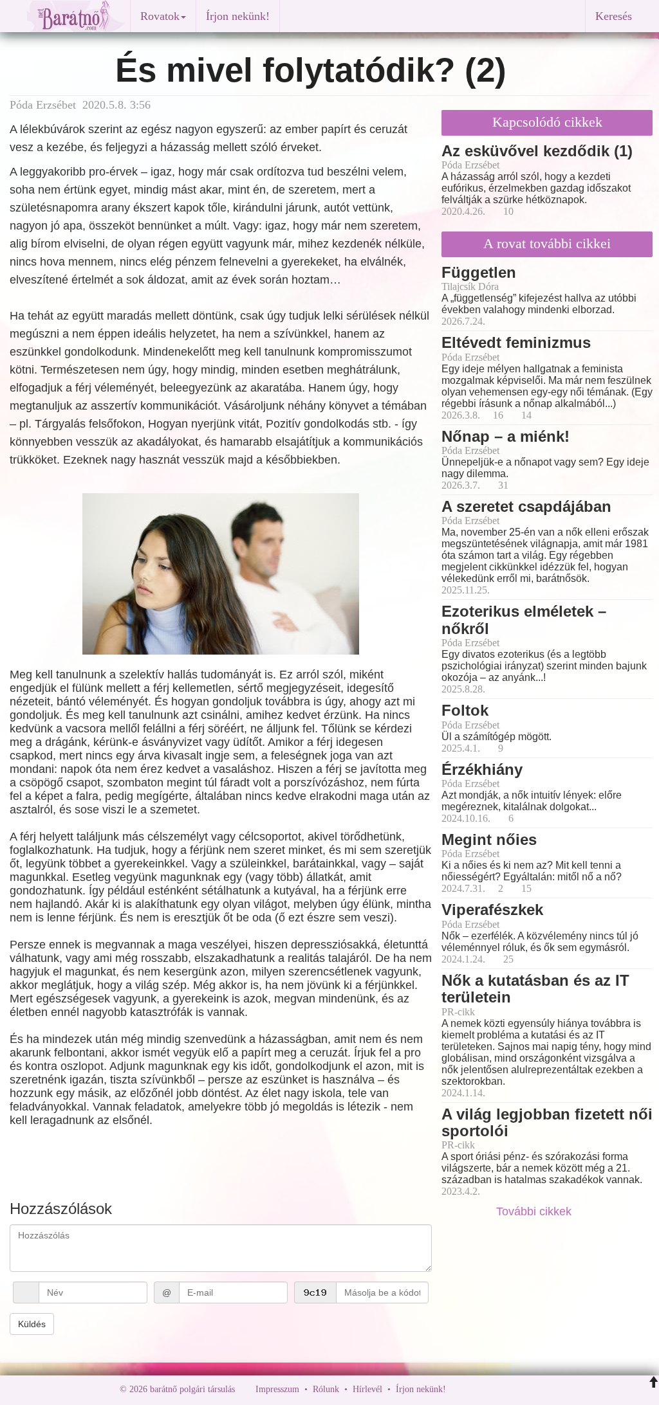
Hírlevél (367, 1389)
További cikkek (535, 1211)
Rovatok (160, 16)
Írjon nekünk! (238, 16)
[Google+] (479, 1389)
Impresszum (277, 1389)
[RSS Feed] (519, 1389)
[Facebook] (459, 1389)
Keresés (613, 16)
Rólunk (326, 1389)
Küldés (32, 1324)
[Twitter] (500, 1389)
